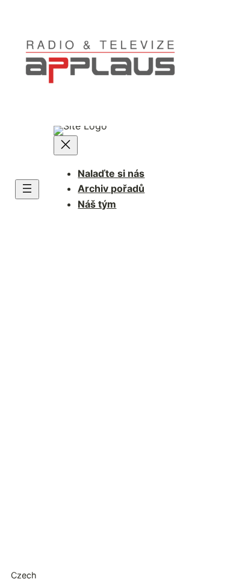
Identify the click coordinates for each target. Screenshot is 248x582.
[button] (124, 575)
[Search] (195, 437)
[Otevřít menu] (27, 189)
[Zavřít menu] (66, 145)
